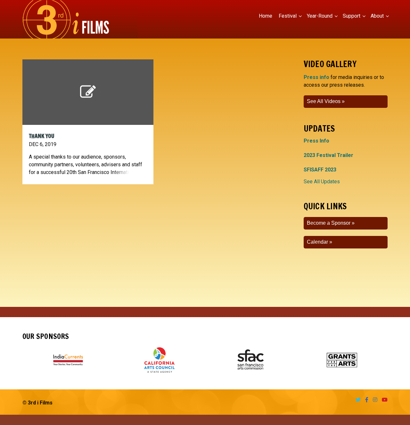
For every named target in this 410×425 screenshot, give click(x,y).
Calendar (317, 242)
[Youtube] (383, 400)
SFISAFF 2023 (320, 170)
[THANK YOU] (87, 92)
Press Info (316, 141)
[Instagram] (373, 400)
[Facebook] (365, 400)
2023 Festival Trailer (328, 155)
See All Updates (322, 181)
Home (265, 16)
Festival (288, 16)
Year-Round (319, 16)
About (377, 16)
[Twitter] (356, 400)
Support (351, 16)
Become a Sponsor (328, 223)
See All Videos (323, 101)
